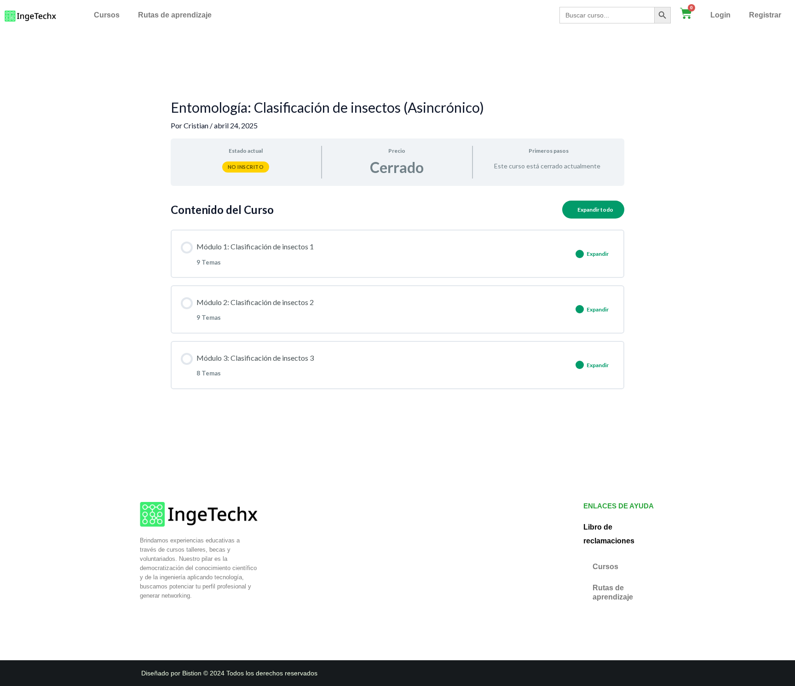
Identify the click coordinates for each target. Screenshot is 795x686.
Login (720, 15)
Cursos (107, 15)
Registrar (765, 15)
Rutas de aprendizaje (175, 15)
